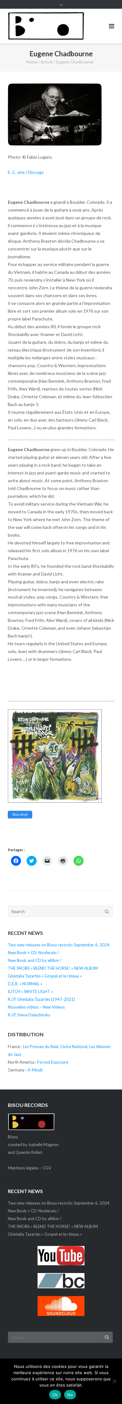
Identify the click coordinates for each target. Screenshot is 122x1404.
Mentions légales (23, 1167)
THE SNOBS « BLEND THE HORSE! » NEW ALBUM (53, 968)
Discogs (36, 172)
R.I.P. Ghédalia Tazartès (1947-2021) (41, 999)
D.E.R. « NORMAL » (25, 983)
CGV (47, 1167)
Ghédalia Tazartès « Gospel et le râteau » (45, 975)
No (70, 1394)
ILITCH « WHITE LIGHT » (30, 991)
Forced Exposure (52, 1062)
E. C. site (16, 172)
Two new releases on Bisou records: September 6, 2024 (58, 944)
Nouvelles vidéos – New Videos (36, 1007)
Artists (47, 61)
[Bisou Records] (31, 1128)
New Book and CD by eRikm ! (35, 960)
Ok (55, 1394)
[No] (114, 1381)
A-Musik (35, 1069)
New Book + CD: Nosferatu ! (33, 952)
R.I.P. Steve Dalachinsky (29, 1014)
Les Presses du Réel (40, 1046)
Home (31, 61)
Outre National (73, 1046)
